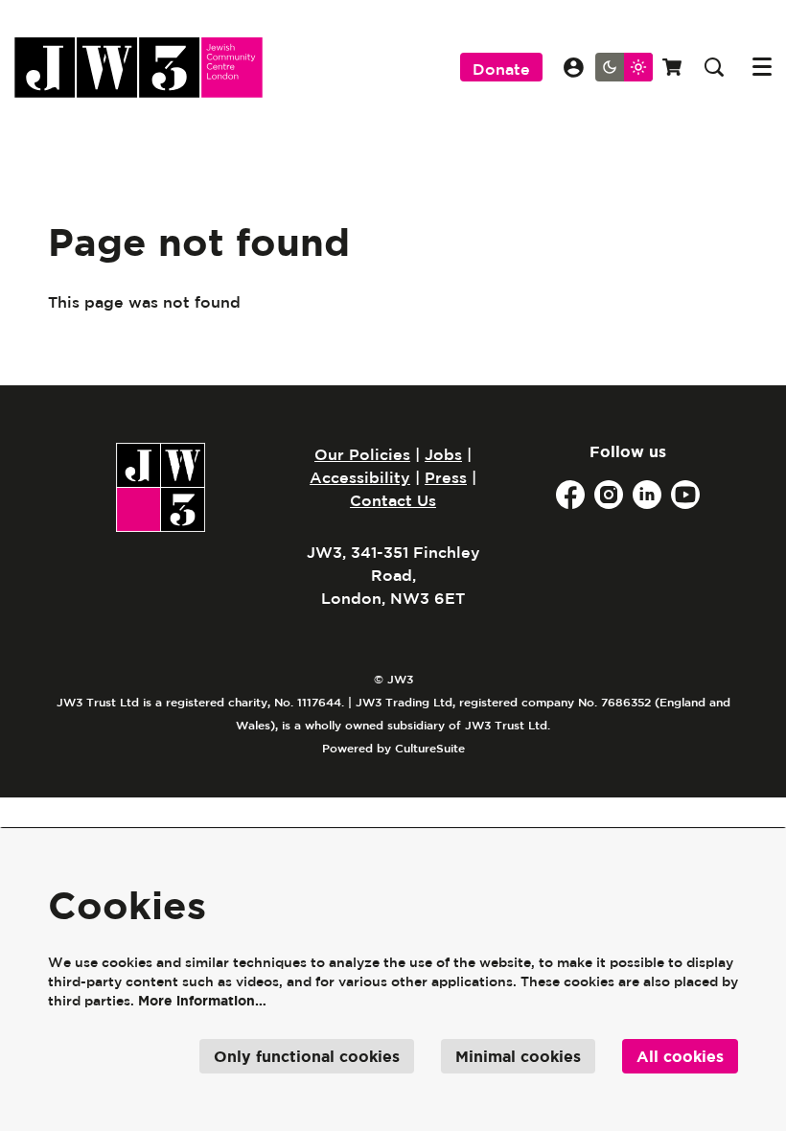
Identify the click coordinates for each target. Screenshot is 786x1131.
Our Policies (362, 454)
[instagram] (608, 494)
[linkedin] (647, 494)
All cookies (680, 1056)
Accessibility (360, 477)
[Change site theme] (624, 67)
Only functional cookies (307, 1056)
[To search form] (714, 67)
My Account (574, 68)
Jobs (443, 454)
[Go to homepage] (138, 67)
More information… (202, 1000)
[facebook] (570, 494)
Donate (501, 69)
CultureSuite (430, 747)
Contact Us (393, 500)
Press (446, 477)
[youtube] (685, 494)
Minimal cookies (518, 1056)
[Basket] (673, 67)
